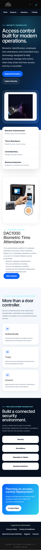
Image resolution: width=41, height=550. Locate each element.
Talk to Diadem (11, 276)
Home (5, 12)
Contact (35, 534)
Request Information (12, 74)
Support (27, 534)
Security (20, 439)
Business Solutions (20, 466)
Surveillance (20, 448)
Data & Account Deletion (12, 534)
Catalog (34, 12)
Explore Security (11, 81)
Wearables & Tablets (20, 457)
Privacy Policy (11, 529)
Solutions (25, 12)
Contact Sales (13, 508)
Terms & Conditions (27, 529)
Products (14, 12)
